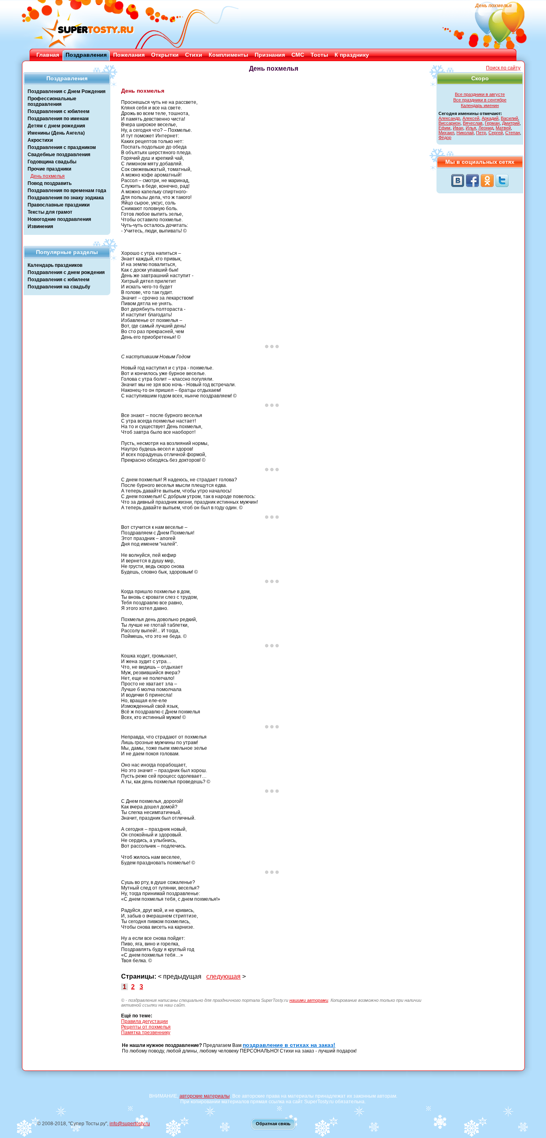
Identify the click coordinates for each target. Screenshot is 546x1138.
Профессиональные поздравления (52, 101)
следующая (223, 976)
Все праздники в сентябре (479, 99)
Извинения (40, 226)
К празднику (352, 55)
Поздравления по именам (58, 118)
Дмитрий (511, 123)
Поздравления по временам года (67, 190)
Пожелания (129, 55)
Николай (465, 132)
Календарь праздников (55, 265)
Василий (509, 118)
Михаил (446, 132)
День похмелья (47, 176)
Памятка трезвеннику (145, 1032)
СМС (297, 55)
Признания (270, 55)
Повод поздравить (50, 183)
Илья (471, 127)
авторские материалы (204, 1096)
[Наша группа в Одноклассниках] (487, 180)
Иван (458, 127)
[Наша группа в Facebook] (472, 180)
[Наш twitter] (502, 180)
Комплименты (228, 55)
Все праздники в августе (480, 94)
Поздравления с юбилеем (59, 111)
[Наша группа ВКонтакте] (457, 180)
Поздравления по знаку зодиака (66, 198)
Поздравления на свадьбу (59, 287)
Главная (47, 55)
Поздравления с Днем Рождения (67, 91)
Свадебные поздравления (59, 154)
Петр (481, 132)
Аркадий (490, 118)
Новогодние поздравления (59, 219)
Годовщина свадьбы (52, 162)
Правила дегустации (144, 1021)
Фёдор (444, 137)
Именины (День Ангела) (56, 133)
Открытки (165, 55)
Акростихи (40, 140)
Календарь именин (480, 105)
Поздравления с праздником (62, 147)
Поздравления (86, 55)
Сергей (495, 132)
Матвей (503, 127)
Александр (449, 118)
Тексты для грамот (50, 212)
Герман (492, 123)
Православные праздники (59, 205)
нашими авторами (308, 1000)
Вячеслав (472, 123)
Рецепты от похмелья (146, 1027)
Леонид (485, 127)
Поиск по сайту (503, 68)
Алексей (470, 118)
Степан (512, 132)
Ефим (444, 127)
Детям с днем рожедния (56, 126)
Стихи (193, 55)
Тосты (319, 55)
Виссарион (449, 123)
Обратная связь (273, 1123)
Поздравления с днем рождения (66, 272)
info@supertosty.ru (130, 1123)
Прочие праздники (49, 169)
